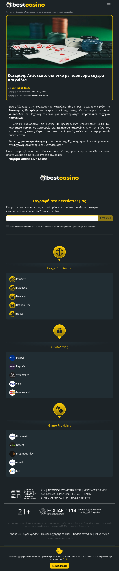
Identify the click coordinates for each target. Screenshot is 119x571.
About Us (15, 534)
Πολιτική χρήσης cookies (56, 534)
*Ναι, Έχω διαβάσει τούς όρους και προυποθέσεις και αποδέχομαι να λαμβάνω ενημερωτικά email (52, 226)
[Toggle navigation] (108, 5)
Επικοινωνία (102, 534)
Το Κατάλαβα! (59, 565)
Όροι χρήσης (31, 534)
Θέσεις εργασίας (82, 534)
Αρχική (9, 12)
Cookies (66, 559)
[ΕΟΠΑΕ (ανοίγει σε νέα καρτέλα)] (70, 512)
